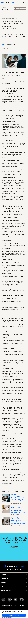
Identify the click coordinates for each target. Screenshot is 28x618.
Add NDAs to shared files (19, 290)
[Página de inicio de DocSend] (14, 566)
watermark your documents (8, 309)
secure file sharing (15, 196)
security (9, 419)
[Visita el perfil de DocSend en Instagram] (17, 569)
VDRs (3, 251)
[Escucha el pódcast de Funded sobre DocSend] (20, 569)
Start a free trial (5, 480)
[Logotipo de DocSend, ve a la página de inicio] (8, 2)
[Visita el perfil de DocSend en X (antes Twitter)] (12, 569)
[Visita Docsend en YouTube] (7, 569)
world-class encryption (15, 232)
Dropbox (14, 594)
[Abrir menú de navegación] (26, 2)
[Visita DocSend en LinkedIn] (10, 569)
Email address (14, 546)
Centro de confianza (19, 605)
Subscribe (14, 554)
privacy (19, 550)
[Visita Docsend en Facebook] (15, 569)
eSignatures (16, 391)
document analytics (12, 376)
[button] (14, 615)
